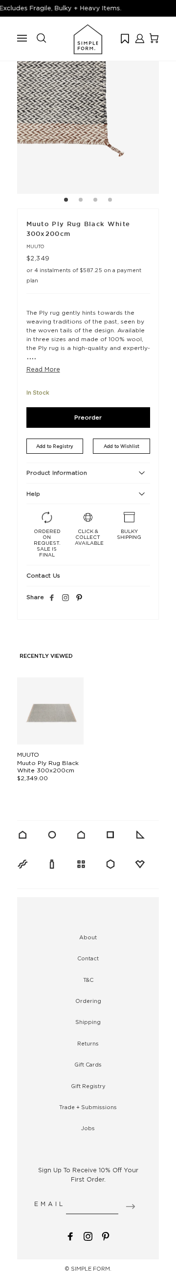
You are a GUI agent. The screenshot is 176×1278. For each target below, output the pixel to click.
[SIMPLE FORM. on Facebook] (70, 1235)
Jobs (88, 1128)
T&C (88, 979)
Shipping (88, 1022)
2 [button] (81, 201)
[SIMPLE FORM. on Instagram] (65, 598)
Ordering (88, 1001)
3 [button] (95, 201)
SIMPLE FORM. (91, 1268)
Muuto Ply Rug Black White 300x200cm (48, 766)
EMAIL (49, 1204)
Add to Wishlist (121, 446)
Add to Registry (54, 446)
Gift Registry (88, 1086)
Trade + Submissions (88, 1107)
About (88, 937)
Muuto (35, 246)
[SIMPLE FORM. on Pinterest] (105, 1235)
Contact (88, 958)
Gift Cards (88, 1064)
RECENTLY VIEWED (46, 656)
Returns (88, 1043)
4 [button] (110, 201)
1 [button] (66, 201)
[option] (88, 123)
